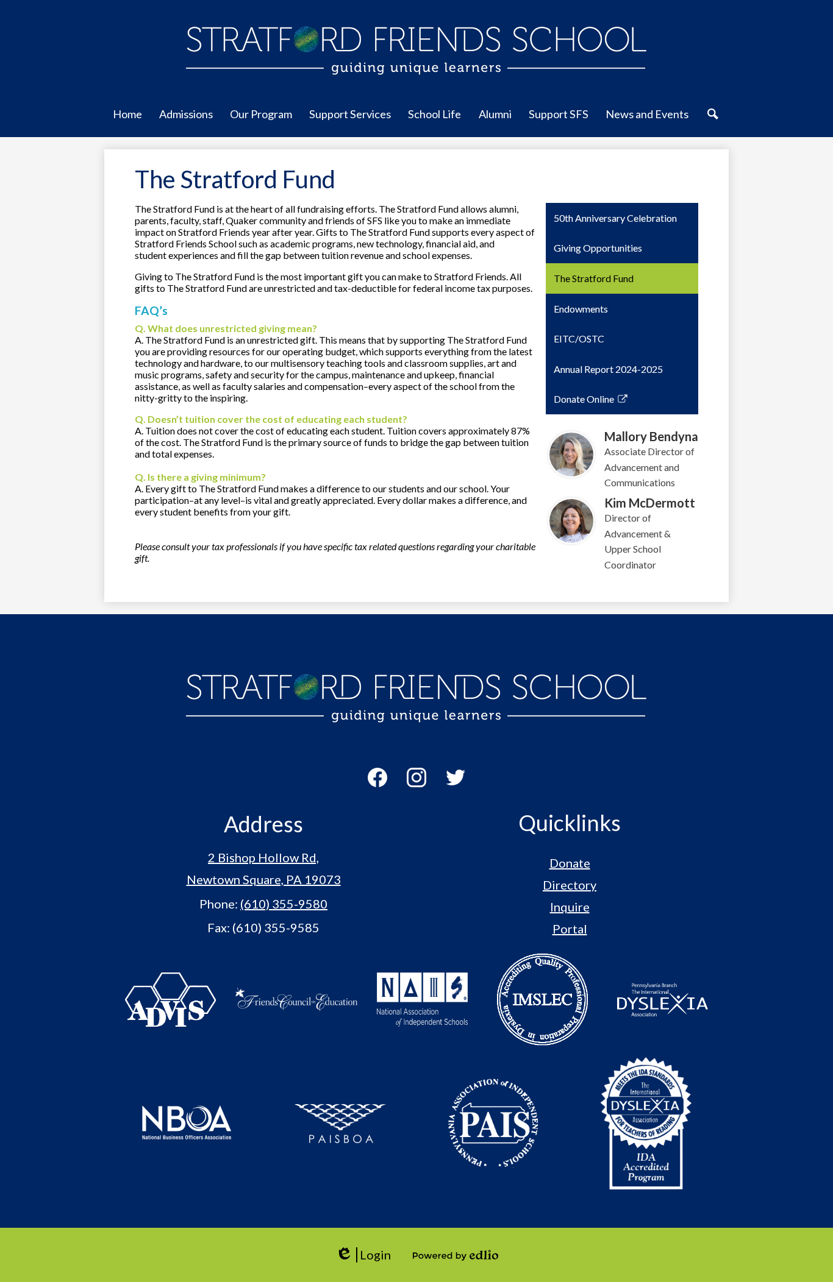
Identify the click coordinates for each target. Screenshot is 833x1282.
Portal (569, 928)
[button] (127, 120)
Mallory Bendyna (651, 436)
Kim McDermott (649, 502)
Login (363, 1255)
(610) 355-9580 (283, 903)
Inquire (570, 906)
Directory (569, 884)
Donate (569, 862)
